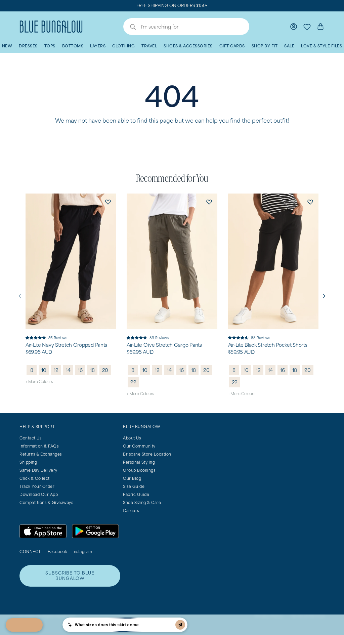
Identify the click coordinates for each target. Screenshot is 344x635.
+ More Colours (39, 381)
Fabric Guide (136, 494)
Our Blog (132, 478)
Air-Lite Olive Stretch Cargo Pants (164, 345)
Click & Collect (34, 478)
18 (92, 370)
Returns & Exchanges (40, 454)
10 (43, 370)
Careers (131, 510)
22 (133, 382)
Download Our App (38, 494)
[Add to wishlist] (107, 201)
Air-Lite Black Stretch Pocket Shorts (267, 345)
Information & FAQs (38, 446)
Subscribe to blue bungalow (69, 575)
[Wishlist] (307, 27)
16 (80, 370)
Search (130, 27)
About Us (132, 438)
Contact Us (30, 438)
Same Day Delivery (38, 470)
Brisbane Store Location (147, 454)
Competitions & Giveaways (46, 502)
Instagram (82, 551)
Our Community (139, 446)
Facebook (57, 551)
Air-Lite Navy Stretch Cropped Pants (66, 345)
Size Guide (133, 486)
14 (68, 370)
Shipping (28, 462)
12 (56, 370)
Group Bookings (139, 470)
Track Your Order (36, 486)
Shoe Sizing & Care (142, 502)
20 (105, 370)
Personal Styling (139, 462)
